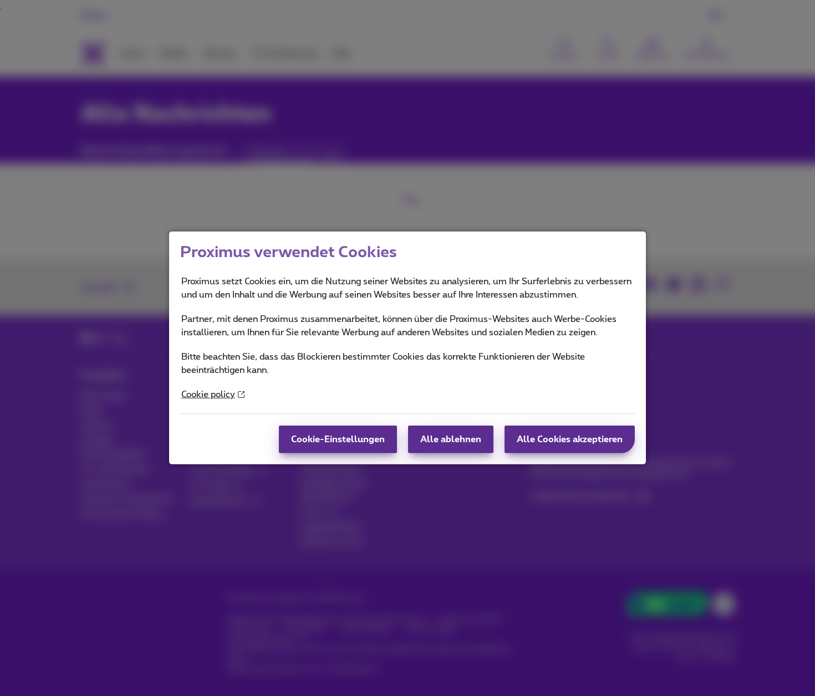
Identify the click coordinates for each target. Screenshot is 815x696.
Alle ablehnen (450, 439)
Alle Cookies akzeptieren (570, 439)
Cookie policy (208, 394)
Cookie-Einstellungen (338, 439)
